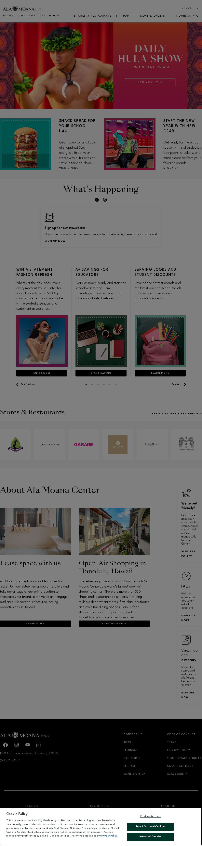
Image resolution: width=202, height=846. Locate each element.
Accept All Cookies (150, 837)
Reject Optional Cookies (150, 826)
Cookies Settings (150, 816)
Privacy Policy (109, 836)
